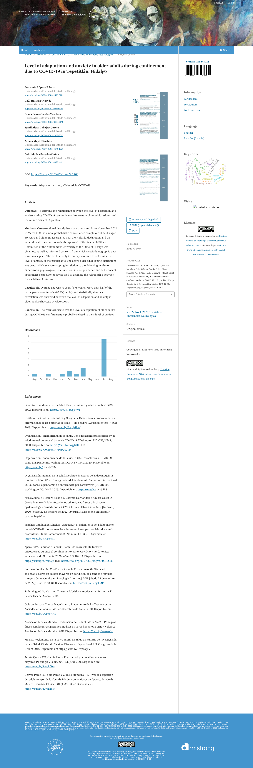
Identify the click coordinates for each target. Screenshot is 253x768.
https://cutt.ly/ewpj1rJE (64, 445)
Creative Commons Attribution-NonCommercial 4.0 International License (149, 374)
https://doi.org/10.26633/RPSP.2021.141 (48, 449)
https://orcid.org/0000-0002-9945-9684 (44, 108)
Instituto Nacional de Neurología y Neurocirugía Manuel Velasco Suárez (206, 240)
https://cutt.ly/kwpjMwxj (65, 409)
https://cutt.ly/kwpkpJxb (98, 631)
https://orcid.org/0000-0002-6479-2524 (44, 149)
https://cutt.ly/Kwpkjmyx (40, 688)
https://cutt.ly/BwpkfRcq (40, 666)
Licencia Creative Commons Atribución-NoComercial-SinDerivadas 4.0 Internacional (206, 250)
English (188, 132)
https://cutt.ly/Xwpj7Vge (39, 560)
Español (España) (194, 138)
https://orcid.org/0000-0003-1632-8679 (44, 122)
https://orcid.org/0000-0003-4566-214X (44, 95)
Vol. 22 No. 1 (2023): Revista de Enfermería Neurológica (82, 54)
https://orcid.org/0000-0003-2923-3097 (44, 135)
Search (226, 50)
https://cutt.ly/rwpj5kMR (88, 583)
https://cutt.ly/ (34, 467)
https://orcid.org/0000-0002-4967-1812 (43, 162)
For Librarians (192, 110)
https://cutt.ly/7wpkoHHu (40, 613)
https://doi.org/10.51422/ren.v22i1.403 (54, 174)
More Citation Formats (142, 294)
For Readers (190, 98)
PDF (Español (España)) (145, 219)
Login (230, 2)
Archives (39, 50)
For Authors (190, 104)
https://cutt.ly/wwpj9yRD (40, 538)
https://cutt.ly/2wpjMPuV (65, 427)
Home (24, 50)
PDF (134, 230)
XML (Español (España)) (145, 225)
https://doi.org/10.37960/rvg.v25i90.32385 (87, 560)
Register (218, 2)
